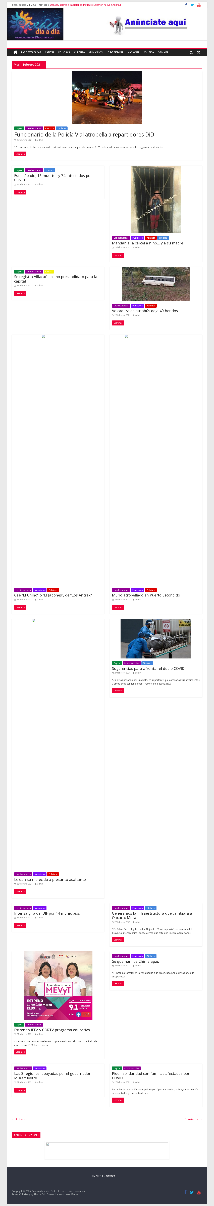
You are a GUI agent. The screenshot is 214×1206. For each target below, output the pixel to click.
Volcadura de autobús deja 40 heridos (145, 310)
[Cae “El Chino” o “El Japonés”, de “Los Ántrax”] (58, 337)
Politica (148, 52)
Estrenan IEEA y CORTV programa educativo (52, 1029)
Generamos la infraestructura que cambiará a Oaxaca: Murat (152, 915)
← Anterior (20, 1119)
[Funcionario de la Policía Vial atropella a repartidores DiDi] (107, 73)
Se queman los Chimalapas (135, 961)
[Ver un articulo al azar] (198, 52)
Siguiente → (193, 1119)
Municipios (95, 52)
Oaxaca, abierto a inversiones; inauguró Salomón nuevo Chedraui (85, 4)
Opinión (163, 52)
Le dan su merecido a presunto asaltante (50, 879)
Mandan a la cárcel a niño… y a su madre (147, 242)
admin (40, 140)
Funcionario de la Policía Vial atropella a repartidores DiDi (84, 134)
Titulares (62, 128)
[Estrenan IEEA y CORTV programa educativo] (58, 953)
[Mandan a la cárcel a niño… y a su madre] (156, 167)
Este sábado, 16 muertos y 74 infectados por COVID (53, 177)
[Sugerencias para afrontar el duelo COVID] (156, 621)
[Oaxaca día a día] (107, 24)
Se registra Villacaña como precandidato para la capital (55, 278)
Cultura (79, 52)
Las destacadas (31, 52)
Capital (49, 52)
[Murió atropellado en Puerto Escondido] (156, 337)
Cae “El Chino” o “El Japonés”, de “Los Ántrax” (53, 594)
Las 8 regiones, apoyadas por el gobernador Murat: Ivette (52, 1075)
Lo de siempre (115, 52)
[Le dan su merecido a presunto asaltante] (58, 621)
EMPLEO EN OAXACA (103, 1176)
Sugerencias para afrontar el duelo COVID (148, 668)
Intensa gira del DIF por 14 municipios (47, 913)
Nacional (133, 52)
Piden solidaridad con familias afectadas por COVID (150, 1075)
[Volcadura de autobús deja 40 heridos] (156, 269)
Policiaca (64, 52)
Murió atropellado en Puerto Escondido (146, 594)
